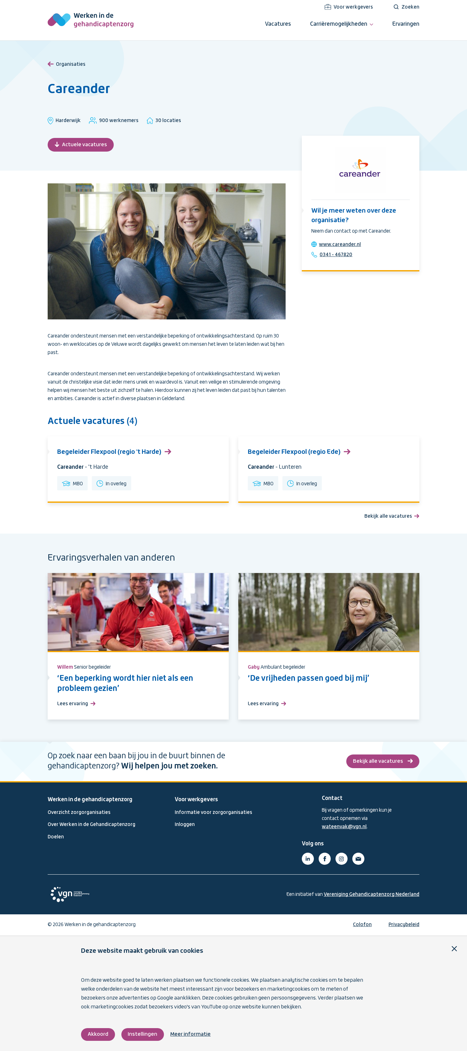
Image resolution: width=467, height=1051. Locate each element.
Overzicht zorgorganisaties (79, 812)
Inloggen (185, 824)
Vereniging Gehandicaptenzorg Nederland (371, 894)
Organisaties (70, 64)
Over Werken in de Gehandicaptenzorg (91, 824)
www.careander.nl (340, 244)
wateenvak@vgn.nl (344, 827)
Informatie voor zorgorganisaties (213, 812)
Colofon (362, 925)
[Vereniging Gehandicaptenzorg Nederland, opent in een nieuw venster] (70, 894)
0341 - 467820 (336, 255)
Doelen (56, 837)
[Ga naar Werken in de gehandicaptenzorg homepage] (90, 20)
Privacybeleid (404, 925)
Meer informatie (190, 1034)
